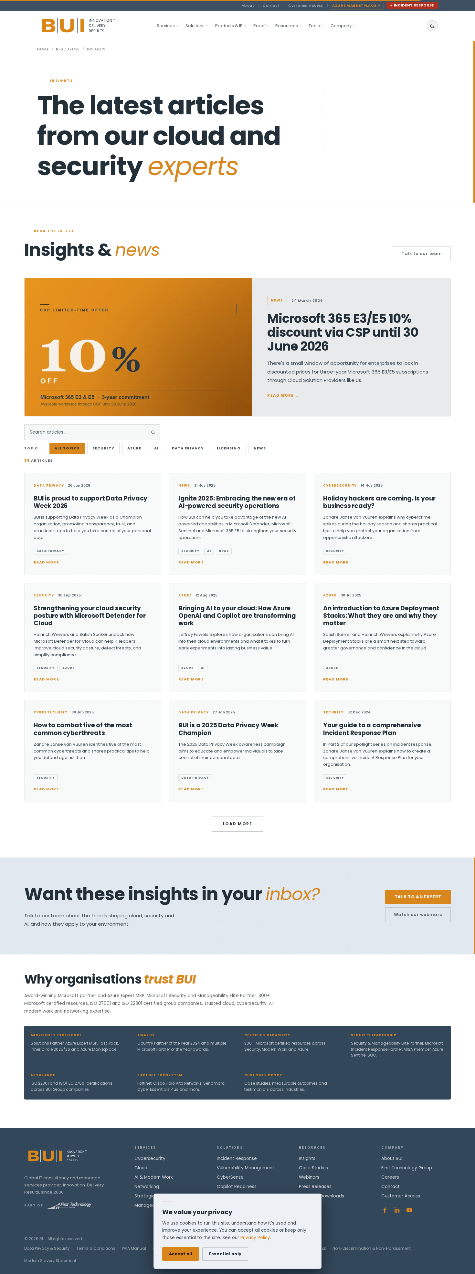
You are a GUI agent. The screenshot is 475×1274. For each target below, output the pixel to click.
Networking (146, 1187)
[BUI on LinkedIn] (397, 1210)
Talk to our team (422, 253)
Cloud (140, 1168)
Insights (307, 1158)
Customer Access (305, 5)
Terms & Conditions (95, 1248)
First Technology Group (406, 1168)
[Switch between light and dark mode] (432, 25)
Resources (286, 26)
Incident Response (414, 5)
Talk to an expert (418, 897)
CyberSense (230, 1177)
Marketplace (356, 5)
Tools (314, 26)
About (248, 5)
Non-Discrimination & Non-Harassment (371, 1248)
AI (156, 448)
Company (341, 26)
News (260, 448)
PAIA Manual (134, 1248)
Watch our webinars (418, 914)
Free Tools (310, 1205)
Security (103, 448)
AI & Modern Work (153, 1177)
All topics (67, 448)
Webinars (309, 1177)
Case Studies (313, 1168)
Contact (271, 5)
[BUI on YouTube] (409, 1210)
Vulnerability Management (245, 1168)
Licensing (229, 448)
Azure (134, 448)
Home (43, 49)
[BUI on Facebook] (384, 1210)
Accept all (180, 1254)
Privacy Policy (255, 1238)
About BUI (391, 1158)
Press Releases (315, 1187)
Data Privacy (188, 448)
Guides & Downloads (321, 1196)
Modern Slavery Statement (50, 1260)
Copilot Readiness (237, 1187)
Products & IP (229, 26)
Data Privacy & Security (47, 1248)
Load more (237, 824)
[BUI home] (89, 25)
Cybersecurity (149, 1158)
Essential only (225, 1254)
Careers (390, 1177)
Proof (259, 26)
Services (166, 26)
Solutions (195, 26)
